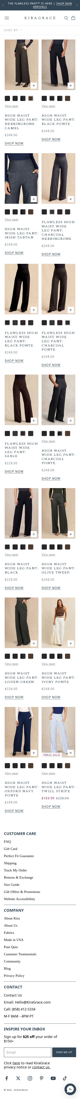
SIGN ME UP (64, 1052)
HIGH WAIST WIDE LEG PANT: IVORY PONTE (58, 677)
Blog (7, 968)
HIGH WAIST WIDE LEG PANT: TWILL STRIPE (58, 787)
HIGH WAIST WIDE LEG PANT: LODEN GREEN (21, 677)
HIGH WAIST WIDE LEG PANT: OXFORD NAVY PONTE (21, 789)
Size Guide (11, 885)
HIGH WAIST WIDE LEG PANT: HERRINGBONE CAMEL (21, 122)
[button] (70, 1089)
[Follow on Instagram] (30, 1078)
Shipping (10, 863)
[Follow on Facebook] (6, 1078)
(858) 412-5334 (23, 1009)
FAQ (7, 842)
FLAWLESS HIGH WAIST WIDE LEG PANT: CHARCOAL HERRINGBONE (58, 230)
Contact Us (13, 995)
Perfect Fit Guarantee (19, 856)
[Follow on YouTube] (53, 1078)
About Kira (12, 918)
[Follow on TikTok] (65, 1078)
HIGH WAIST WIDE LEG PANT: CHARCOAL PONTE (58, 457)
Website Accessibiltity (19, 899)
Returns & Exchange (18, 877)
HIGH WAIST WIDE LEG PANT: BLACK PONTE (58, 120)
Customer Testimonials (20, 954)
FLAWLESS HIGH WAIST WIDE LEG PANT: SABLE (21, 450)
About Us (10, 925)
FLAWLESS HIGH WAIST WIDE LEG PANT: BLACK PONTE (21, 339)
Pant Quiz (11, 947)
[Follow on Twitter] (18, 1078)
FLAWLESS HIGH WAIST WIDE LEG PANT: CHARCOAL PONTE (58, 341)
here (16, 1063)
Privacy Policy (14, 976)
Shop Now (14, 143)
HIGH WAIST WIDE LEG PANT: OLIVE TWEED (58, 568)
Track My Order (15, 870)
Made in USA (13, 940)
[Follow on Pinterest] (41, 1078)
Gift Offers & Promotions (22, 892)
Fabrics (9, 933)
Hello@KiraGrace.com (33, 1002)
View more (11, 106)
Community (12, 961)
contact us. (41, 1067)
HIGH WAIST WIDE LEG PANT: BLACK (21, 568)
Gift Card (10, 849)
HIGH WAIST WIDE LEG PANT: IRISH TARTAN (21, 233)
